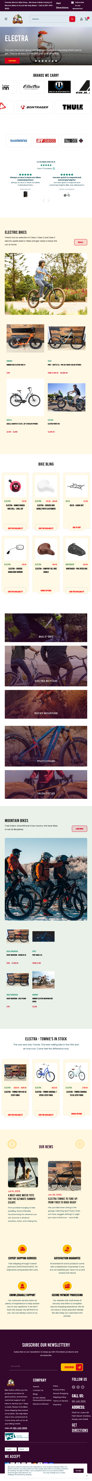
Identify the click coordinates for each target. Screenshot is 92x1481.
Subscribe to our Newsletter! (78, 5)
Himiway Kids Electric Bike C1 (16, 364)
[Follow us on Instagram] (78, 1387)
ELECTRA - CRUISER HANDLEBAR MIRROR (15, 570)
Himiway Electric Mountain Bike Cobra (42, 999)
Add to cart (77, 527)
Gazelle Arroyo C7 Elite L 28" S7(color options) (22, 423)
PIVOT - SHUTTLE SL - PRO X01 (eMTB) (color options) (64, 364)
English (8, 1449)
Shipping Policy (59, 1397)
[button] (44, 200)
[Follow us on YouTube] (82, 1387)
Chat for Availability (15, 528)
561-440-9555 (79, 1401)
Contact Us (38, 1390)
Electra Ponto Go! (54, 423)
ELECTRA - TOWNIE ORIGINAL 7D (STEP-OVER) (46, 1093)
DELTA (68, 501)
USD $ (21, 1449)
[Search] (72, 19)
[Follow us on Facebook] (73, 1387)
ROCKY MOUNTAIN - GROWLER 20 (16, 955)
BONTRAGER (70, 564)
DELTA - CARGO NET (77, 505)
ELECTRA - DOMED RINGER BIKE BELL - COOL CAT (15, 507)
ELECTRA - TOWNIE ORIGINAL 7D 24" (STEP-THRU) (76, 1093)
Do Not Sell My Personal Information (42, 1398)
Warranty (57, 1404)
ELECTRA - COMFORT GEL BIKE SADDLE (46, 570)
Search (36, 1386)
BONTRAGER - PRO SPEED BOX (76, 568)
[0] (86, 19)
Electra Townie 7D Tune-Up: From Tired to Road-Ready (23, 1198)
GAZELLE (9, 420)
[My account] (81, 19)
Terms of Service (60, 1400)
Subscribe (69, 1366)
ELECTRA (50, 420)
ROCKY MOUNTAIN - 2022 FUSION (16, 998)
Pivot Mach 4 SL (37, 955)
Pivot (34, 951)
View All (80, 242)
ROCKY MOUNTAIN (12, 951)
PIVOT (50, 361)
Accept (78, 1471)
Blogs (35, 1393)
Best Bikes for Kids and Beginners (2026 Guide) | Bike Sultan (64, 1192)
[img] (46, 165)
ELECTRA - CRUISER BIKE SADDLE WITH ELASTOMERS (46, 507)
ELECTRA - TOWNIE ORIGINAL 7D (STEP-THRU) (15, 1093)
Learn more (79, 828)
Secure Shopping (60, 1393)
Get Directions (62, 5)
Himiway (9, 361)
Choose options (46, 590)
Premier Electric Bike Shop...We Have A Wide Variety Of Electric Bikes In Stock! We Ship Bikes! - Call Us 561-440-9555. (29, 5)
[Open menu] (6, 19)
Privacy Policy (59, 1389)
